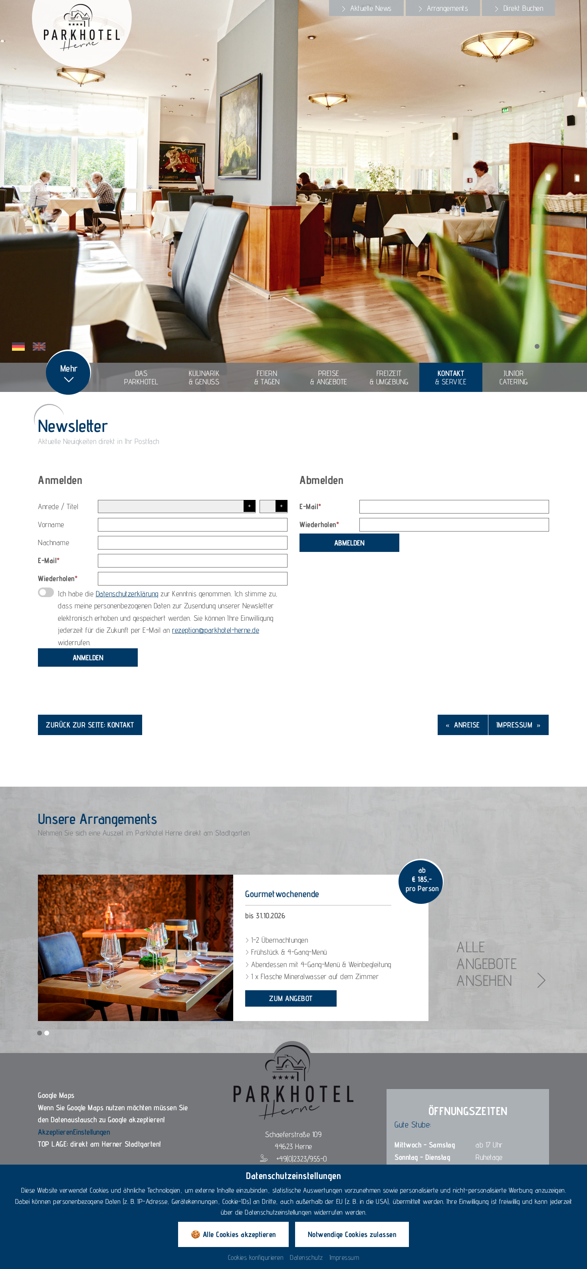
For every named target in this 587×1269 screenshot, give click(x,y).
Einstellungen (91, 1131)
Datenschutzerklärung (127, 593)
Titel (73, 506)
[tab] (366, 8)
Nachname (53, 542)
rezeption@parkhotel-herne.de (215, 630)
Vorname (51, 524)
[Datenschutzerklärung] (46, 592)
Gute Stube (412, 1124)
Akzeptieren (55, 1131)
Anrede (48, 506)
